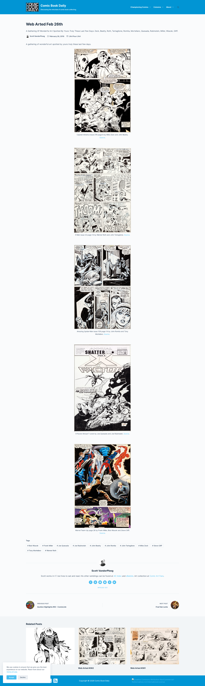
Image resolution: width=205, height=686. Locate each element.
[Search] (178, 7)
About (168, 7)
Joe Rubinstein (79, 546)
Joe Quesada (63, 546)
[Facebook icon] (90, 582)
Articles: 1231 (102, 587)
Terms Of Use (12, 672)
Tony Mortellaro (34, 550)
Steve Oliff (157, 546)
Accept (11, 677)
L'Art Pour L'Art (75, 36)
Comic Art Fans (157, 576)
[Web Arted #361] (154, 646)
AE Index (118, 576)
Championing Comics (139, 7)
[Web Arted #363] (50, 646)
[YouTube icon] (114, 582)
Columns (157, 7)
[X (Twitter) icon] (100, 582)
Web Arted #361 (138, 668)
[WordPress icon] (109, 582)
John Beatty (95, 546)
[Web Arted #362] (102, 646)
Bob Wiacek (32, 546)
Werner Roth (50, 550)
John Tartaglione (127, 546)
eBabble (129, 576)
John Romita (110, 546)
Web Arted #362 (86, 668)
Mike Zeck (143, 546)
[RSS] (55, 681)
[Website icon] (95, 582)
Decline (23, 677)
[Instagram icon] (105, 582)
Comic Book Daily (53, 5)
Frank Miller (47, 546)
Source (102, 138)
